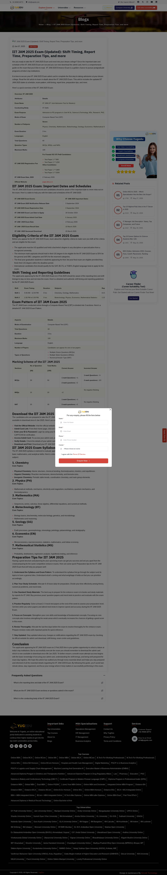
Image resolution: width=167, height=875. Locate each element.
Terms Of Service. (79, 454)
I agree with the (73, 454)
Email (61, 427)
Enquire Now (82, 461)
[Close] (110, 409)
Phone (61, 436)
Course (61, 445)
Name (61, 418)
